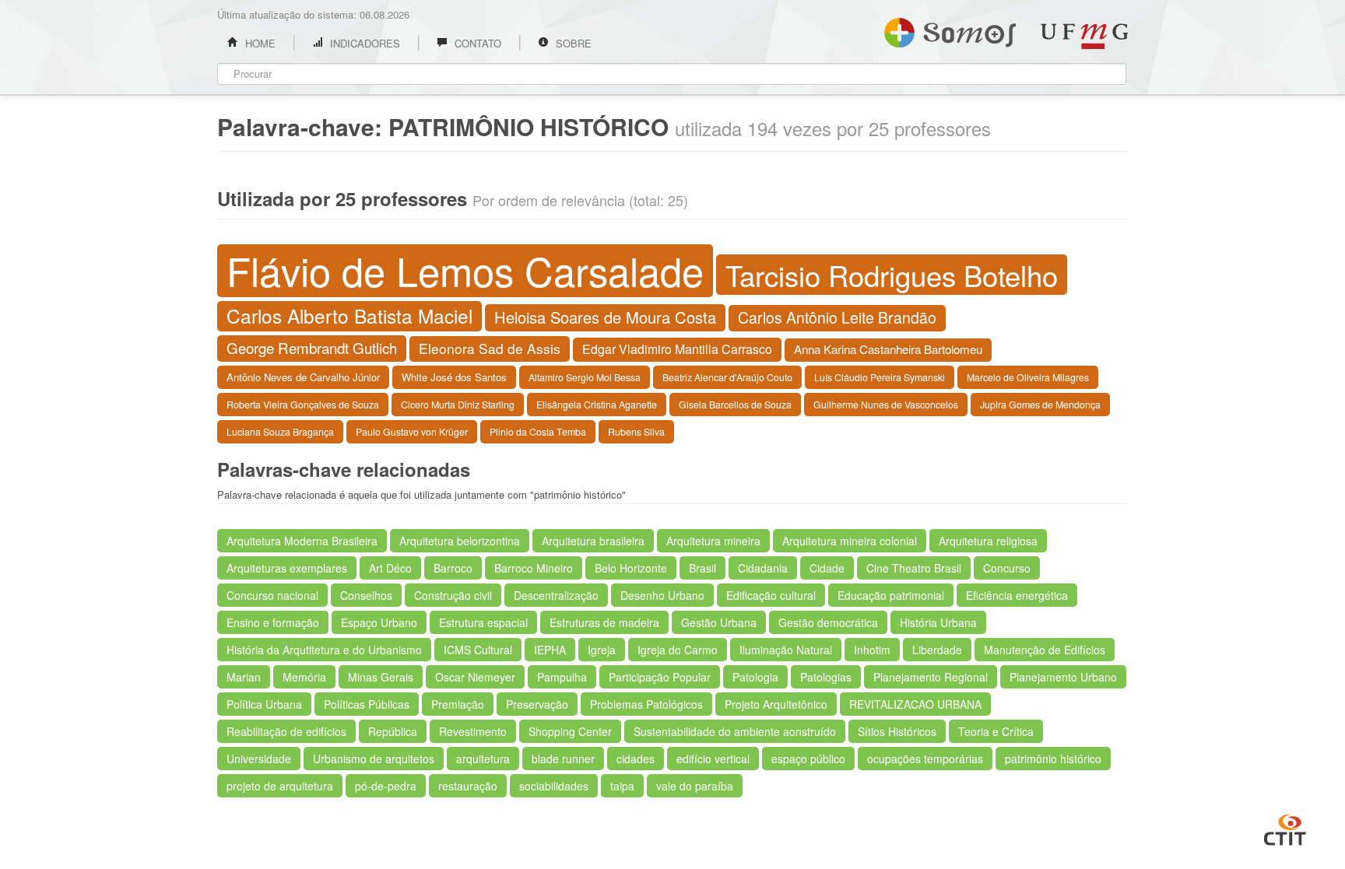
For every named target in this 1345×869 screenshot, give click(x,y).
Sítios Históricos (897, 731)
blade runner (563, 758)
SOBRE (572, 43)
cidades (635, 758)
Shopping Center (570, 731)
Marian (244, 677)
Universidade (259, 758)
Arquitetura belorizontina (459, 540)
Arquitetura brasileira (593, 540)
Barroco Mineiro (533, 568)
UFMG (1084, 36)
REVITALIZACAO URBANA (915, 704)
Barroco (453, 568)
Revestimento (473, 731)
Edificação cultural (771, 595)
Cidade (827, 568)
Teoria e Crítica (996, 731)
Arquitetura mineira (713, 540)
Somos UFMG (950, 29)
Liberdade (937, 649)
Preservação (537, 704)
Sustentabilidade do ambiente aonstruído (735, 731)
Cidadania (763, 568)
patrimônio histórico (1053, 758)
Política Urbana (264, 704)
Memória (304, 677)
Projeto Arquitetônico (776, 704)
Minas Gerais (380, 677)
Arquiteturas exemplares (287, 568)
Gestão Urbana (719, 622)
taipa (622, 786)
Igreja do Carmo (677, 649)
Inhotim (872, 649)
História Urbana (938, 622)
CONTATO (476, 43)
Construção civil (453, 595)
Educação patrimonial (891, 595)
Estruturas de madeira (604, 622)
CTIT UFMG (1285, 828)
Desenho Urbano (662, 595)
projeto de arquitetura (280, 786)
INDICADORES (363, 43)
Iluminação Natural (785, 649)
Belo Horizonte (631, 568)
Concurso (1007, 568)
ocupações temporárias (925, 758)
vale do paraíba (694, 786)
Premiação (457, 704)
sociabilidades (553, 786)
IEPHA (550, 649)
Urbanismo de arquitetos (373, 758)
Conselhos (366, 595)
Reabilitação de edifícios (286, 731)
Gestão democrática (828, 622)
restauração (467, 786)
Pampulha (562, 677)
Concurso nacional (272, 595)
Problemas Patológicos (646, 704)
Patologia (755, 677)
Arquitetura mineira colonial (849, 540)
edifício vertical (713, 758)
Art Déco (390, 568)
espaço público (808, 758)
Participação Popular (660, 677)
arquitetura (483, 758)
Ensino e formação (273, 622)
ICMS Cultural (478, 649)
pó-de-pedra (385, 786)
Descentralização (556, 595)
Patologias (826, 677)
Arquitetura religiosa (988, 540)
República (392, 731)
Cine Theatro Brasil (913, 568)
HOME (259, 43)
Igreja (602, 649)
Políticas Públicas (366, 704)
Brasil (702, 568)
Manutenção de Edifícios (1044, 649)
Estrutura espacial (483, 622)
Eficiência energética (1017, 595)
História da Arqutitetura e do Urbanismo (324, 649)
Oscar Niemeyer (475, 677)
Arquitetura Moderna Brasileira (302, 540)
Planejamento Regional (930, 677)
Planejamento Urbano (1063, 677)
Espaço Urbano (379, 622)
